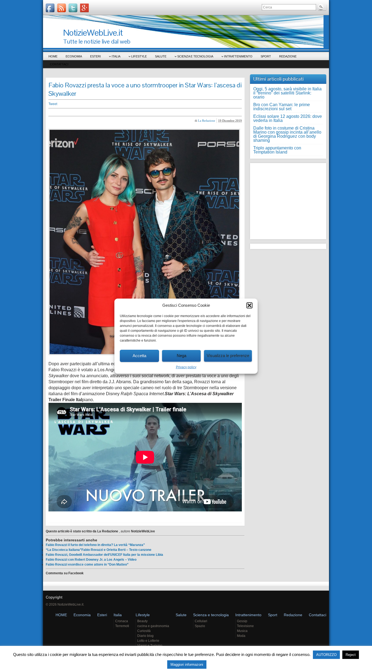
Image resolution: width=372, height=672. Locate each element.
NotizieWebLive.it (93, 32)
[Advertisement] (132, 112)
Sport (266, 56)
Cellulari (201, 621)
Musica (242, 631)
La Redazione (206, 120)
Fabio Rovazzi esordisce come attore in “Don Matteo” (87, 564)
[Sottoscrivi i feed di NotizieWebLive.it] (61, 8)
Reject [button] (351, 655)
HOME (52, 56)
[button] (249, 305)
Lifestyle (139, 56)
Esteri (95, 56)
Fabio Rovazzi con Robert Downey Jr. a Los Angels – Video (91, 559)
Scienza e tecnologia (195, 56)
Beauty (142, 621)
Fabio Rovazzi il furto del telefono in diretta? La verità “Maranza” (95, 545)
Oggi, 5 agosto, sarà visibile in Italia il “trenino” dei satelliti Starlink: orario (287, 93)
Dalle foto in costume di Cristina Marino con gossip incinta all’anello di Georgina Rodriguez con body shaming (287, 134)
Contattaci (59, 64)
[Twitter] (73, 8)
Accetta (139, 355)
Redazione (288, 56)
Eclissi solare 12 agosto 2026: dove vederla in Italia (287, 118)
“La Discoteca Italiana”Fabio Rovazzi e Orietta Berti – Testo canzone (98, 550)
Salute (160, 56)
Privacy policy (186, 367)
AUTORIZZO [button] (326, 655)
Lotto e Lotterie (148, 641)
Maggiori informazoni (186, 664)
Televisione (245, 626)
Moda (241, 636)
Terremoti (122, 626)
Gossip (242, 621)
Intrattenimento (238, 56)
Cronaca (121, 621)
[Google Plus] (84, 8)
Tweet (52, 104)
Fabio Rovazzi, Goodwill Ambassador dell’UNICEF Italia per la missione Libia (104, 555)
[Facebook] (50, 8)
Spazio (200, 626)
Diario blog (145, 636)
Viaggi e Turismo (149, 646)
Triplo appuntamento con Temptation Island (277, 150)
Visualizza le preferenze (228, 355)
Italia (116, 56)
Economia (74, 56)
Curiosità (144, 631)
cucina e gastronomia (153, 626)
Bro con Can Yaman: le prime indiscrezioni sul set (281, 106)
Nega (181, 355)
